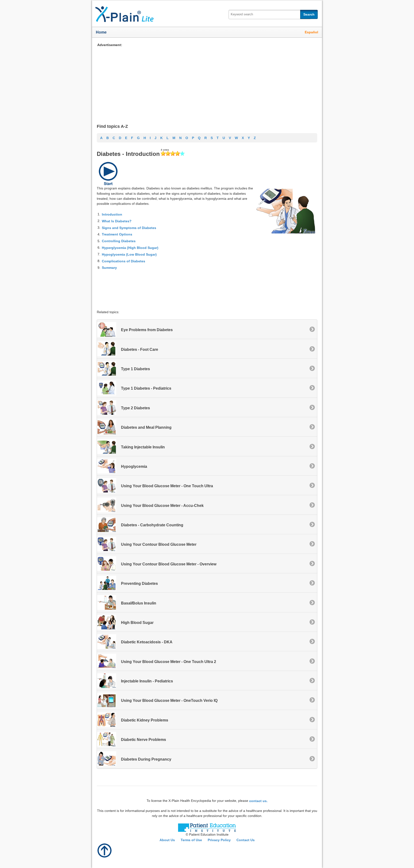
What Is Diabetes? (117, 221)
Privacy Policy (219, 840)
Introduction (112, 214)
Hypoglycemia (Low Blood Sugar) (129, 254)
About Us (167, 840)
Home (101, 32)
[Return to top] (105, 850)
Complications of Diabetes (123, 261)
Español (311, 32)
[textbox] (269, 14)
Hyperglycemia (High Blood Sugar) (130, 248)
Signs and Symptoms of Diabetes (129, 227)
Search (309, 14)
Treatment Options (117, 234)
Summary (109, 268)
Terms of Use (191, 840)
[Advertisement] (207, 81)
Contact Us (245, 840)
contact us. (258, 801)
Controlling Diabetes (119, 241)
